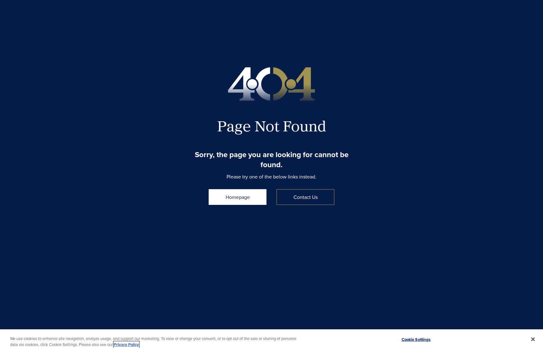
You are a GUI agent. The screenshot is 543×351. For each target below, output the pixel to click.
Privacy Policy (126, 345)
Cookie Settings (416, 340)
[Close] (533, 339)
